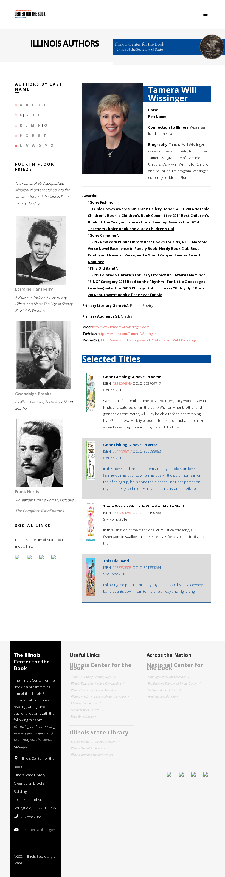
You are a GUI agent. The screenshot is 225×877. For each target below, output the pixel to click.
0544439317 (122, 451)
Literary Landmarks (84, 703)
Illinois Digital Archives (86, 748)
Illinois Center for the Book (100, 666)
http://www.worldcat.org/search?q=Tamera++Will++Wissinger (149, 340)
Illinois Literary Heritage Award (92, 690)
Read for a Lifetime (83, 716)
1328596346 (122, 383)
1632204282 (122, 512)
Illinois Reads (80, 696)
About (74, 676)
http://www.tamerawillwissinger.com (120, 326)
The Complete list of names (39, 510)
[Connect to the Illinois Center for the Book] (169, 44)
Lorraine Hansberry (34, 289)
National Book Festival (85, 709)
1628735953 (122, 567)
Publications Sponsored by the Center (172, 683)
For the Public (80, 741)
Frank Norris (27, 491)
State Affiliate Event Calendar (167, 676)
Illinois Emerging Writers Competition (96, 683)
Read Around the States (163, 696)
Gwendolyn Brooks (33, 393)
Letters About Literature (110, 696)
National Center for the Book (175, 666)
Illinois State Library (98, 732)
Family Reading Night (98, 676)
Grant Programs (106, 741)
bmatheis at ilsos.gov (38, 829)
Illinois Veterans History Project (92, 754)
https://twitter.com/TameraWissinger (127, 333)
